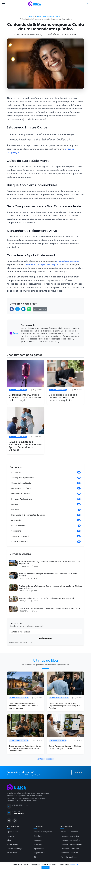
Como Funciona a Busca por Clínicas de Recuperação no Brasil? (65, 747)
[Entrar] (87, 3)
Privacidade (12, 853)
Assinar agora (45, 638)
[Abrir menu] (3, 3)
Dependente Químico (52, 16)
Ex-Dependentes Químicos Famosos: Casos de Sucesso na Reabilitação (25, 397)
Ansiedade (38, 844)
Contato (78, 772)
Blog (39, 16)
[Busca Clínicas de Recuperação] (34, 3)
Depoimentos (12, 844)
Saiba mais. (74, 864)
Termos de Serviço (14, 848)
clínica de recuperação (67, 261)
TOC (36, 857)
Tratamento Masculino (70, 848)
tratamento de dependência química (43, 264)
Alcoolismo (38, 836)
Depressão (38, 840)
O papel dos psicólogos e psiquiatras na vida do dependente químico (63, 397)
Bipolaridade (39, 848)
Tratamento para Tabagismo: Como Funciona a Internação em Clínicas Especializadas (25, 748)
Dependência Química (58, 740)
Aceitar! (45, 867)
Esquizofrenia (39, 853)
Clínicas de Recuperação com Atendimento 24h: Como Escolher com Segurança (23, 705)
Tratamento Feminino (69, 853)
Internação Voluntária (69, 832)
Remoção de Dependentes (71, 844)
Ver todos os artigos (45, 759)
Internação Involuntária (70, 836)
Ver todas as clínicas (69, 857)
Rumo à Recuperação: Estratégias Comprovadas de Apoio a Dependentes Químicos (25, 445)
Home (31, 16)
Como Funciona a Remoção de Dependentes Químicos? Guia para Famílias (64, 705)
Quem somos (12, 832)
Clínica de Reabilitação (19, 698)
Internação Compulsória (70, 840)
